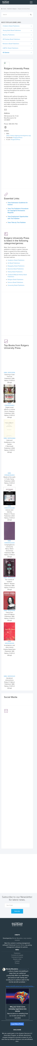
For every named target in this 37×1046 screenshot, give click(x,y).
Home (4, 8)
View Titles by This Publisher (17, 222)
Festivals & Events (17, 957)
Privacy (17, 963)
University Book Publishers (16, 285)
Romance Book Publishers (11, 44)
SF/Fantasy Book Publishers (11, 39)
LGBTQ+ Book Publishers (10, 48)
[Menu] (31, 2)
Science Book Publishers (15, 282)
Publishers (17, 953)
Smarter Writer (20, 945)
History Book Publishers (15, 272)
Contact (17, 961)
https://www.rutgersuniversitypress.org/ (18, 135)
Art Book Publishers (14, 263)
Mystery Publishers (8, 35)
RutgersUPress (17, 137)
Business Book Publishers (16, 269)
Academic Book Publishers (16, 260)
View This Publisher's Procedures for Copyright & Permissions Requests (18, 210)
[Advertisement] (18, 167)
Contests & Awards (17, 955)
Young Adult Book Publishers (12, 30)
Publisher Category (12, 8)
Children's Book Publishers (11, 26)
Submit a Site (17, 959)
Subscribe (17, 911)
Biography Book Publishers (16, 266)
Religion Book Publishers (15, 279)
